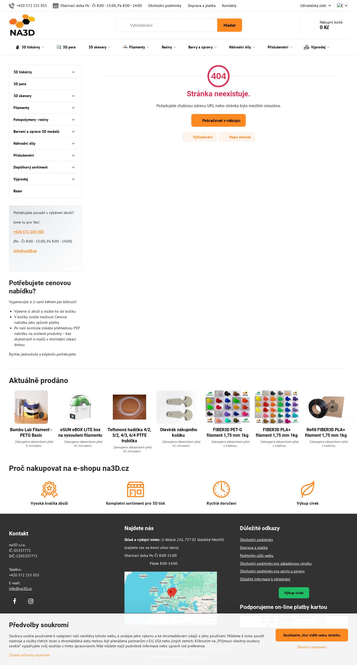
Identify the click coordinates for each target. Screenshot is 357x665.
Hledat (230, 25)
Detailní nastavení (312, 647)
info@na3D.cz (24, 250)
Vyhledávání (202, 137)
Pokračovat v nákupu (220, 120)
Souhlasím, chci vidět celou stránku (311, 635)
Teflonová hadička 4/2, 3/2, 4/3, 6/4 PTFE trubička (129, 435)
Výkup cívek (294, 592)
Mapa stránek (239, 137)
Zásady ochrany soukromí (29, 655)
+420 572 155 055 (28, 231)
